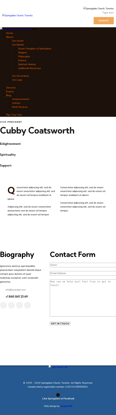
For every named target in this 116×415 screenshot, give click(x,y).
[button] (78, 10)
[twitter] (11, 305)
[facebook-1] (3, 305)
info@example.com (16, 289)
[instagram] (27, 305)
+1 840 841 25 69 (17, 296)
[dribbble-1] (19, 305)
